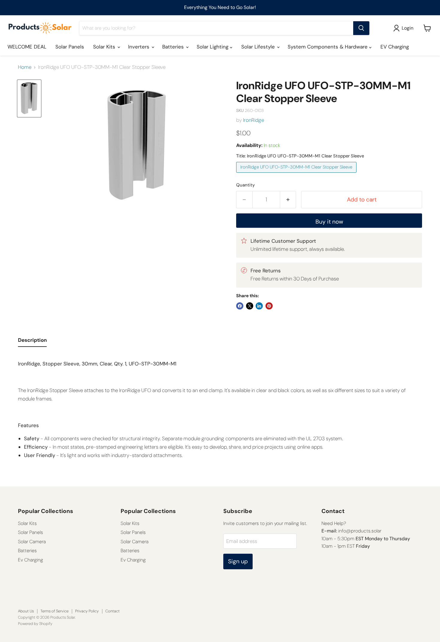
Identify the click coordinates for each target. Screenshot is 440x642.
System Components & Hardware (328, 46)
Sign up (238, 561)
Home (24, 67)
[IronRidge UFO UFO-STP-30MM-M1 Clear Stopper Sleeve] (297, 174)
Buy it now (329, 221)
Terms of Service (54, 611)
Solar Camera (32, 541)
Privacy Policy (87, 611)
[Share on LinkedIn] (259, 305)
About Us (26, 611)
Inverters (139, 46)
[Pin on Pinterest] (269, 305)
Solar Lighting (213, 46)
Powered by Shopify (35, 623)
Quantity (245, 185)
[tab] (32, 341)
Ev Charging (30, 560)
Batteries (173, 46)
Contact (112, 611)
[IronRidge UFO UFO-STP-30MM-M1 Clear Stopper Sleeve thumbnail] (29, 98)
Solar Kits (105, 46)
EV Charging (394, 46)
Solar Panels (69, 46)
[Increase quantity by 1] (288, 199)
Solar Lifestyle (258, 46)
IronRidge (253, 120)
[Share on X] (249, 305)
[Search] (361, 28)
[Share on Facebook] (239, 305)
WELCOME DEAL (26, 46)
